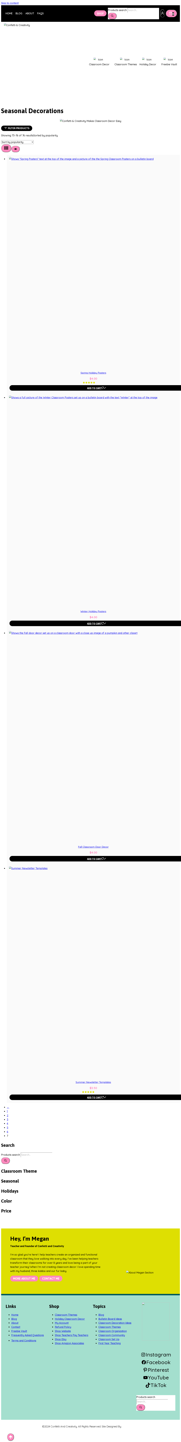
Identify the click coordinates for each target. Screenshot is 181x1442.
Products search (117, 10)
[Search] (112, 16)
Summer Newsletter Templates (93, 1082)
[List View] (15, 149)
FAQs (40, 13)
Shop (100, 13)
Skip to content (10, 3)
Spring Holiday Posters (93, 372)
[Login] (162, 13)
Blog (19, 13)
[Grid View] (6, 148)
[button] (89, 382)
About (29, 13)
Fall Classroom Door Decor (93, 846)
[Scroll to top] (4, 1437)
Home (9, 13)
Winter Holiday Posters (93, 611)
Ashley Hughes (130, 1426)
